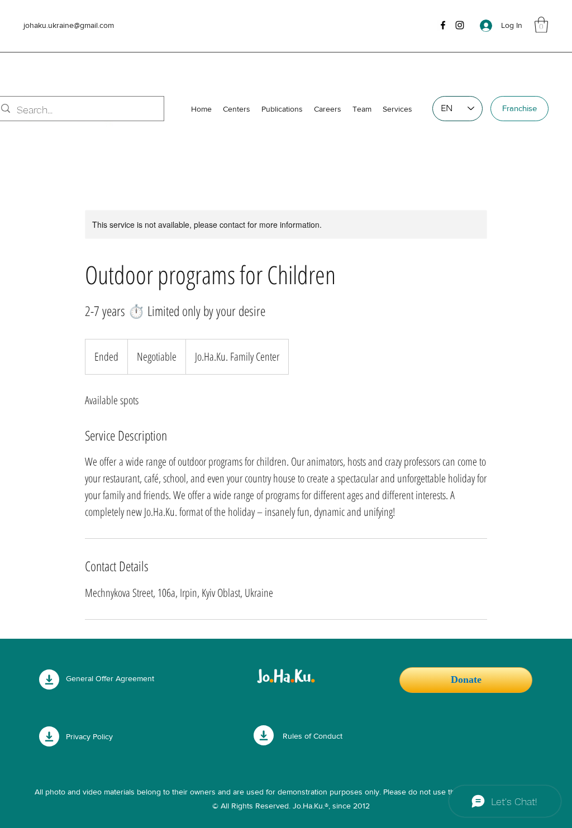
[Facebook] (443, 25)
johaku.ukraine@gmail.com (68, 25)
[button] (541, 25)
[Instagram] (459, 25)
